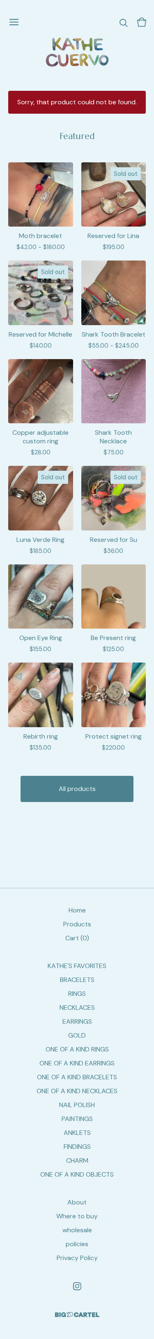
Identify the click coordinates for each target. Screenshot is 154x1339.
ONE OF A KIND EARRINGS (77, 1063)
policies (77, 1244)
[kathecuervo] (77, 52)
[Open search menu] (123, 22)
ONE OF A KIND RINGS (77, 1049)
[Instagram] (77, 1286)
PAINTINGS (77, 1118)
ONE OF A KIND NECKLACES (77, 1091)
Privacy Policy (77, 1258)
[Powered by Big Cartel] (77, 1315)
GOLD (77, 1035)
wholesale (77, 1230)
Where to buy (77, 1216)
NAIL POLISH (77, 1105)
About (77, 1202)
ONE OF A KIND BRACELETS (77, 1077)
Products (77, 924)
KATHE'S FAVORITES (77, 966)
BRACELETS (77, 979)
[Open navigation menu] (14, 22)
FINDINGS (77, 1146)
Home (77, 910)
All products (77, 788)
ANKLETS (77, 1132)
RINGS (77, 993)
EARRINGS (77, 1021)
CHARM (77, 1160)
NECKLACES (77, 1007)
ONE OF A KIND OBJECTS (77, 1174)
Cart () (77, 938)
